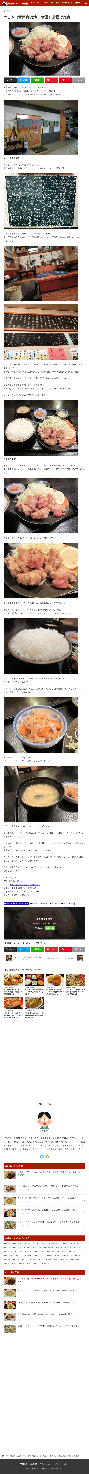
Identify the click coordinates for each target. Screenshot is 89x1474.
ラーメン (29, 1255)
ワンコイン (40, 1255)
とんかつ (18, 1247)
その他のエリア (67, 2)
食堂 (72, 904)
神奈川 (39, 2)
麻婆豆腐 (46, 1263)
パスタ (20, 1255)
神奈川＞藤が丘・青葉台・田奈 (17, 904)
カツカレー (49, 1247)
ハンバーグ (9, 1255)
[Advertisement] (44, 1061)
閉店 (15, 1263)
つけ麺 (8, 1247)
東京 (32, 2)
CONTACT (33, 1464)
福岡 (57, 2)
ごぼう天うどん (55, 1243)
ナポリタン (62, 1251)
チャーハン (40, 1251)
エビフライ (37, 1247)
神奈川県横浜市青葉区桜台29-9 (24, 885)
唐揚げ (45, 904)
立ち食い (76, 1259)
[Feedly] (50, 928)
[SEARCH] (86, 3)
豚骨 (7, 1263)
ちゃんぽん (76, 1243)
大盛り (8, 1259)
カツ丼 (60, 1247)
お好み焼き (30, 1243)
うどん (8, 1243)
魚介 (37, 1263)
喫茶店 (79, 1255)
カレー (69, 1247)
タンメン (29, 1251)
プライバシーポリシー (62, 1464)
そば (66, 1243)
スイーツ (9, 1251)
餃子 (30, 1263)
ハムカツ (74, 1251)
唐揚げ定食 (55, 904)
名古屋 (46, 2)
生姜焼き (65, 1259)
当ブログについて (46, 1464)
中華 (50, 1255)
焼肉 (49, 1259)
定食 (64, 904)
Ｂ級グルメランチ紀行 (39, 1468)
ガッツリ (35, 904)
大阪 (52, 2)
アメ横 (27, 1247)
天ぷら (17, 1259)
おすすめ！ (78, 2)
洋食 (41, 1259)
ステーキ (19, 1251)
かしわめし (42, 1243)
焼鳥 (56, 1259)
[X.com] (39, 928)
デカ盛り (52, 1251)
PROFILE (23, 1464)
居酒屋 (33, 1259)
